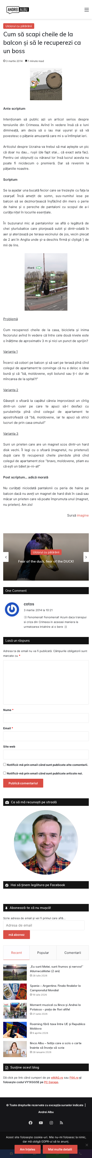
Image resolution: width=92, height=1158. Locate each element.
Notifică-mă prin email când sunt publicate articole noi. (45, 773)
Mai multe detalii (60, 1149)
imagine (83, 515)
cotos (29, 604)
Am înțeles (27, 1149)
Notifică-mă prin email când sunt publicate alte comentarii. (47, 764)
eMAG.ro (57, 1077)
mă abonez (17, 934)
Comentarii (72, 953)
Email (8, 728)
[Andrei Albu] (17, 9)
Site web (9, 746)
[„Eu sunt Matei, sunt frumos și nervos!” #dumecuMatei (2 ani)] (15, 972)
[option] (46, 557)
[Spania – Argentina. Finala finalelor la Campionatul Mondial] (15, 992)
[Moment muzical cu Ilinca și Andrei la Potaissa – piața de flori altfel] (15, 1011)
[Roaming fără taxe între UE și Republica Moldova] (15, 1030)
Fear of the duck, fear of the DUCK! (46, 561)
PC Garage (51, 1082)
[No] (87, 1145)
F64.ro (74, 1077)
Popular (43, 953)
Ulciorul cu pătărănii (19, 26)
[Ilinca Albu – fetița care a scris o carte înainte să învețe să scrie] (15, 1049)
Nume (8, 710)
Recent (16, 953)
